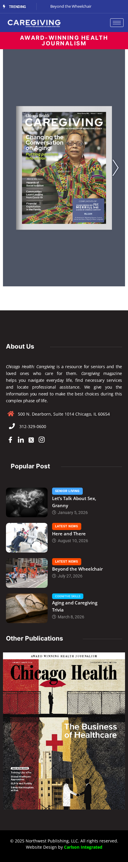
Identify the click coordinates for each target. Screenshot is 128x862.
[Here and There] (27, 538)
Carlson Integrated (83, 847)
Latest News (66, 526)
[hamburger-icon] (117, 22)
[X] (31, 439)
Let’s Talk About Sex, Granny (74, 501)
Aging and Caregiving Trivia (74, 606)
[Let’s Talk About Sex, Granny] (27, 502)
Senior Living (67, 491)
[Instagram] (41, 439)
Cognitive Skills (67, 596)
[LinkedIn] (20, 439)
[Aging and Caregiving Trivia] (27, 608)
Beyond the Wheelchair (77, 569)
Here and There (69, 534)
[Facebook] (10, 439)
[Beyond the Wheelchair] (27, 573)
